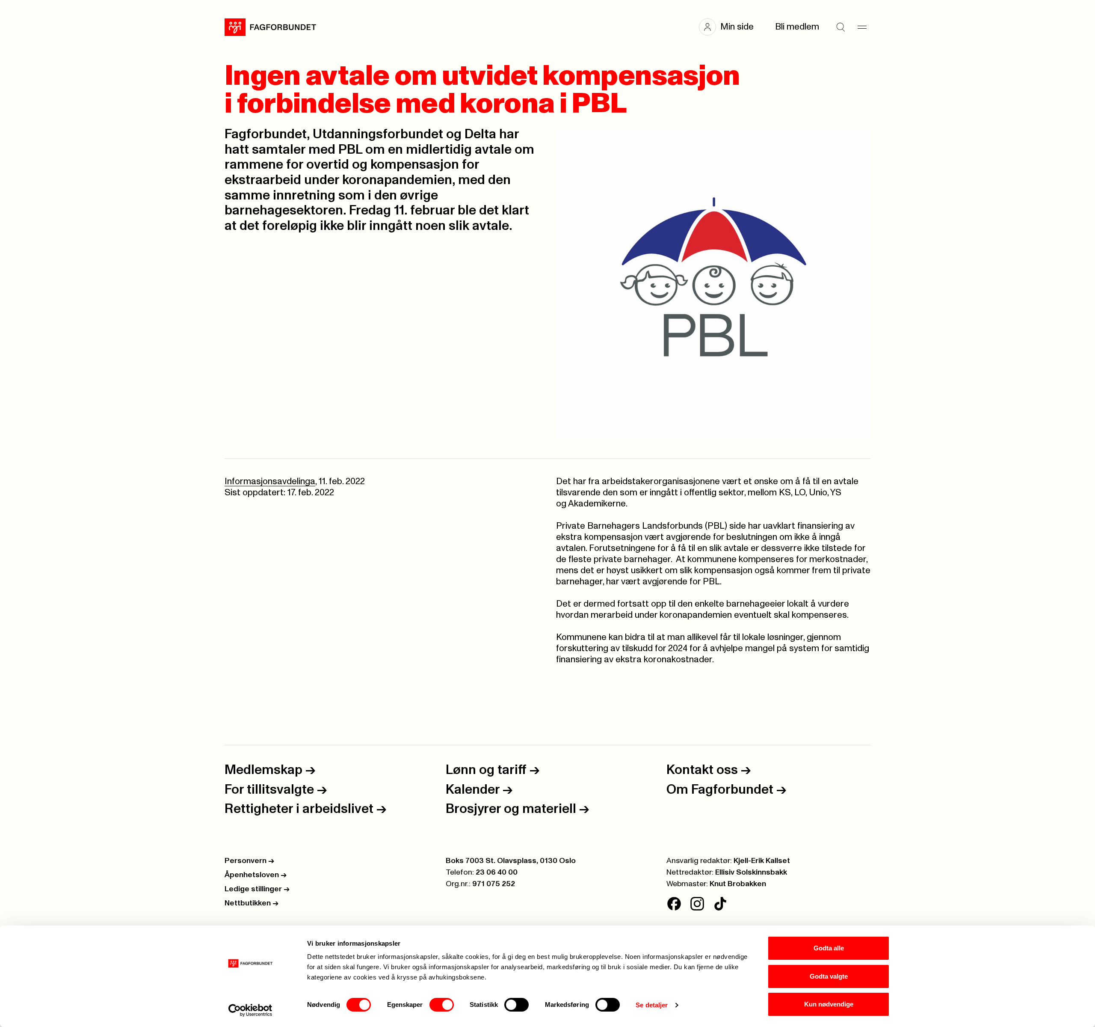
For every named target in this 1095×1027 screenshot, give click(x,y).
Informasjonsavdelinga (270, 481)
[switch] (441, 1005)
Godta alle (829, 948)
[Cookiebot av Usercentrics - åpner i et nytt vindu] (250, 1010)
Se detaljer (652, 1005)
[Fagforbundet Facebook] (674, 903)
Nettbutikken (251, 903)
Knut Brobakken (738, 884)
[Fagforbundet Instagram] (697, 903)
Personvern (249, 861)
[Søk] (840, 27)
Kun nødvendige (828, 1004)
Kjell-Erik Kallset (762, 861)
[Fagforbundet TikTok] (720, 903)
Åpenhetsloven (256, 875)
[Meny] (861, 27)
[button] (730, 27)
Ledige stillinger (257, 889)
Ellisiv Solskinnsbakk (751, 872)
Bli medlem (797, 26)
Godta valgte (829, 976)
